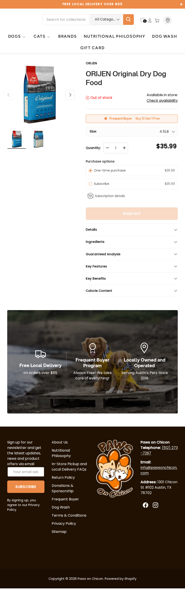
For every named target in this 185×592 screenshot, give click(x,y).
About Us (60, 442)
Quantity (93, 148)
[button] (157, 20)
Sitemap (59, 531)
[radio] (90, 170)
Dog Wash (61, 507)
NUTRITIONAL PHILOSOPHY (114, 36)
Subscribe (102, 183)
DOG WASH (164, 36)
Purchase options (100, 161)
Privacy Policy (64, 523)
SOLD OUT (132, 213)
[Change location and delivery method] (168, 20)
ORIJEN (91, 63)
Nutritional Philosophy (61, 453)
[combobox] (88, 19)
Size (93, 131)
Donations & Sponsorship (63, 488)
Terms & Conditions (69, 515)
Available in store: (162, 97)
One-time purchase (110, 170)
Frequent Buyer (65, 499)
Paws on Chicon (90, 578)
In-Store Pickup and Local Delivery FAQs (69, 466)
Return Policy (63, 477)
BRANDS (67, 36)
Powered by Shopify (120, 578)
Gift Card (92, 47)
